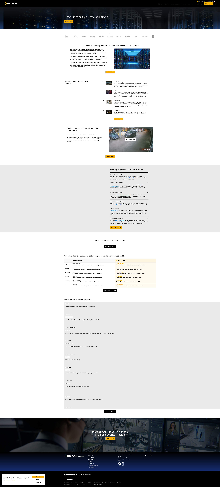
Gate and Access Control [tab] (116, 192)
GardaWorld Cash (97, 482)
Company (191, 3)
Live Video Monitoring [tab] (116, 174)
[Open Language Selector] (215, 1)
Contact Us (91, 463)
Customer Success (175, 3)
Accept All (38, 476)
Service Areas (91, 459)
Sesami (105, 482)
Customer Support (93, 465)
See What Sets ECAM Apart (110, 290)
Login (199, 1)
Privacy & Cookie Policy (10, 479)
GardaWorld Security (68, 482)
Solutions (160, 3)
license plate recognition (118, 204)
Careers (90, 461)
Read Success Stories (110, 246)
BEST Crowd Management (80, 482)
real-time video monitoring (130, 177)
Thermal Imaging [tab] (114, 208)
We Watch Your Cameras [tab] (116, 182)
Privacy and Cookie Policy (92, 484)
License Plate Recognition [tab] (117, 201)
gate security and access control (123, 194)
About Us (90, 455)
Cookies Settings (38, 482)
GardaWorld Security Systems (115, 482)
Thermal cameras (114, 210)
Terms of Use (79, 484)
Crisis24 (89, 482)
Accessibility (85, 484)
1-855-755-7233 (210, 1)
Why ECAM (91, 457)
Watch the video (131, 139)
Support (204, 1)
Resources (184, 3)
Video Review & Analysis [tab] (116, 218)
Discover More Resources (110, 411)
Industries (166, 3)
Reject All (38, 479)
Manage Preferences (100, 484)
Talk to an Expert (208, 3)
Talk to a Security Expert (116, 227)
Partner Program (198, 3)
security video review (119, 220)
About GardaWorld (86, 474)
